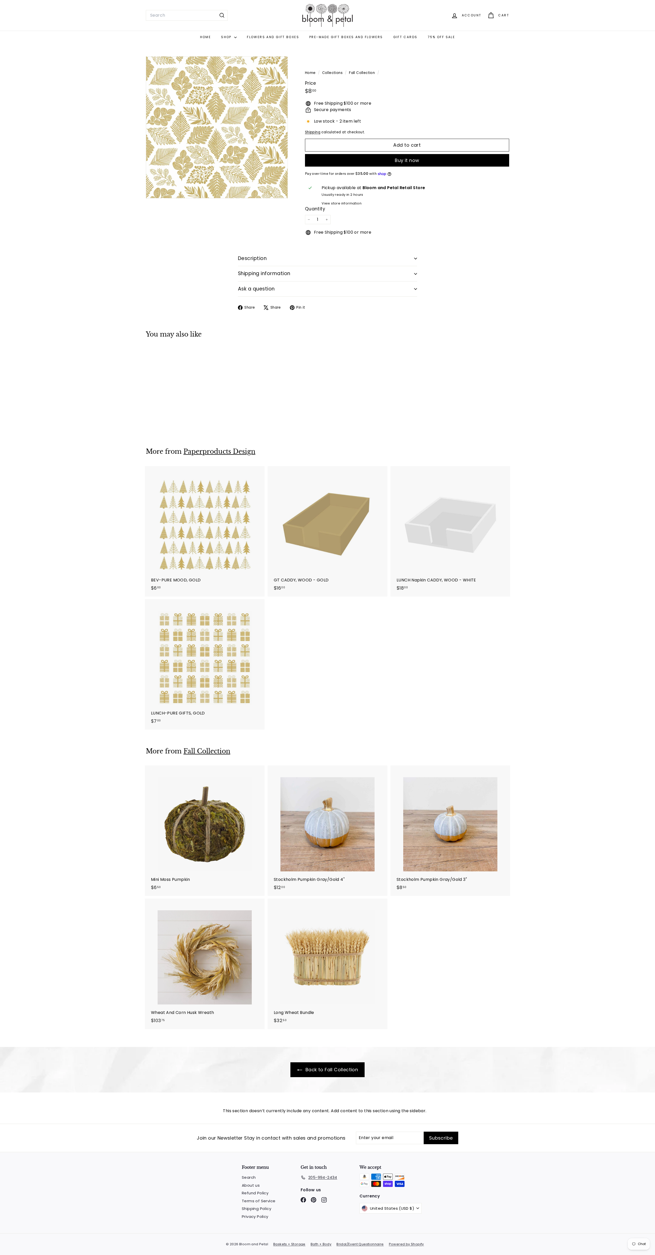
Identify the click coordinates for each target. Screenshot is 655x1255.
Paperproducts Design (219, 452)
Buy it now (407, 160)
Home (205, 37)
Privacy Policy (255, 1216)
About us (251, 1185)
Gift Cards (405, 37)
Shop (227, 37)
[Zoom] (217, 127)
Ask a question (256, 288)
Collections (333, 72)
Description (252, 258)
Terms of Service (258, 1201)
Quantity (315, 209)
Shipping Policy (256, 1208)
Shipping (312, 132)
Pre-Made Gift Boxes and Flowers (346, 37)
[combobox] (187, 15)
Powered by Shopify (406, 1244)
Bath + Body (321, 1244)
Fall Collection (362, 72)
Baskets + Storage (289, 1244)
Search (249, 1177)
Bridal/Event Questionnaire (360, 1244)
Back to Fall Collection (331, 1069)
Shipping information (264, 273)
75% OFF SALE (441, 37)
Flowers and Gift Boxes (273, 37)
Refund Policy (255, 1193)
